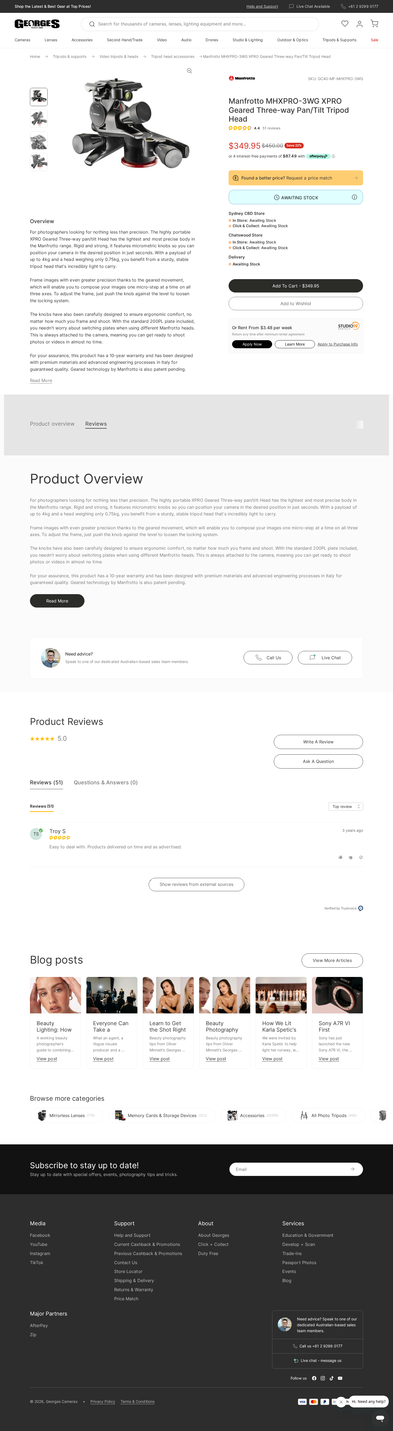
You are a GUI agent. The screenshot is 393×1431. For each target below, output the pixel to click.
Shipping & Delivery (134, 1280)
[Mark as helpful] (341, 857)
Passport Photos (299, 1262)
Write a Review (318, 741)
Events (289, 1271)
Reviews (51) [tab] (42, 806)
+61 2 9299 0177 (363, 6)
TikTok (36, 1262)
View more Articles (332, 960)
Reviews (96, 424)
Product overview (52, 424)
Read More (41, 380)
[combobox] (200, 24)
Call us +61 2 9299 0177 (320, 1346)
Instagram (40, 1253)
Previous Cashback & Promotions (148, 1253)
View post (47, 1058)
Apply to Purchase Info (338, 344)
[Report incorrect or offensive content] (361, 857)
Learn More (295, 344)
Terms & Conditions (138, 1401)
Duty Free (208, 1253)
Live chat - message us (321, 1360)
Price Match (126, 1298)
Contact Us (125, 1262)
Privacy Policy (102, 1401)
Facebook (40, 1235)
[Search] (94, 24)
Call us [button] (274, 657)
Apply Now (252, 344)
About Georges (213, 1235)
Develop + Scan (298, 1244)
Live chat (331, 657)
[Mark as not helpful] (351, 857)
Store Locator (128, 1271)
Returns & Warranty (133, 1289)
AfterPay (39, 1325)
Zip (33, 1334)
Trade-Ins (292, 1253)
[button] (37, 24)
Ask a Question (318, 761)
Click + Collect (213, 1244)
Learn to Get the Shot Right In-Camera (167, 1029)
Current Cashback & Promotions (147, 1244)
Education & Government (307, 1235)
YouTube (39, 1244)
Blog (286, 1280)
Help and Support (262, 6)
